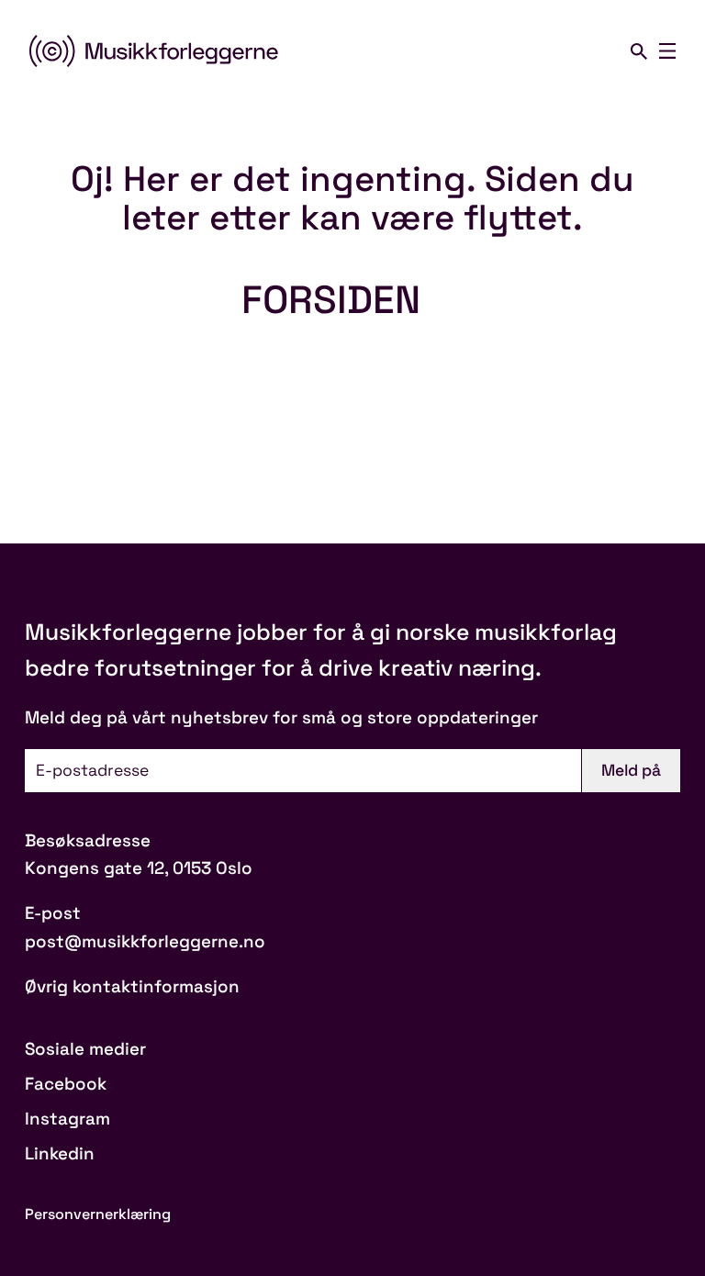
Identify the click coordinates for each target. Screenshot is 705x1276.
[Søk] (639, 51)
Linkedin (60, 1153)
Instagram (67, 1118)
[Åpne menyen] (667, 51)
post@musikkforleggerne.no (145, 941)
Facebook (65, 1083)
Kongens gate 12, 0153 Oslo (138, 868)
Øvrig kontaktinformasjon (132, 986)
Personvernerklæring (98, 1214)
